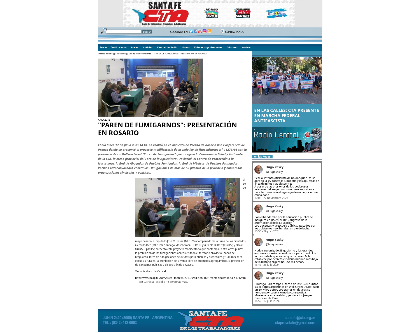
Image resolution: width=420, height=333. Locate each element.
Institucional (118, 47)
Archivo (246, 47)
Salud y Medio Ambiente (140, 53)
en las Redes (262, 156)
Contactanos (234, 32)
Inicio (103, 47)
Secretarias (121, 53)
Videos (186, 47)
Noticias (147, 47)
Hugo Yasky (275, 167)
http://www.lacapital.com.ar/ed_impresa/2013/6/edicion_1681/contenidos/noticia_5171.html (190, 278)
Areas (134, 47)
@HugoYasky (274, 172)
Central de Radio (167, 47)
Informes (232, 47)
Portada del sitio (105, 53)
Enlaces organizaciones (208, 47)
